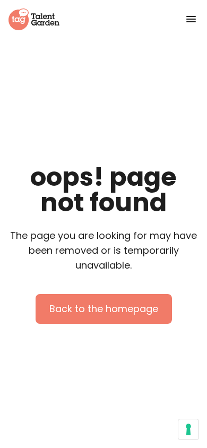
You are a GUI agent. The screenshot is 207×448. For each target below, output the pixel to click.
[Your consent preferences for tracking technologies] (188, 429)
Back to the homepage (103, 308)
